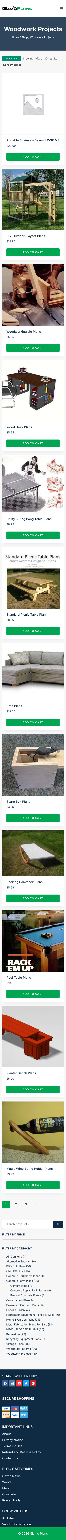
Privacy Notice (12, 1440)
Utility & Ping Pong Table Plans (29, 519)
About (6, 1434)
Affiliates (8, 1518)
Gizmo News (11, 1476)
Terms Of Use (12, 1446)
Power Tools (11, 1500)
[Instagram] (12, 1383)
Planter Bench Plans (21, 1073)
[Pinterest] (33, 1383)
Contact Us (10, 1458)
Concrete (9, 1494)
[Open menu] (61, 8)
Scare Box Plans (18, 801)
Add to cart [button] (33, 156)
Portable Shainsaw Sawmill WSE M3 (32, 140)
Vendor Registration (16, 1524)
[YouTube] (19, 1383)
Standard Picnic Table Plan (26, 614)
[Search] (58, 1224)
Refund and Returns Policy (21, 1452)
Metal (6, 1488)
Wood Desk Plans (19, 427)
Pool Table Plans (18, 977)
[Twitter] (26, 1383)
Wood (6, 1482)
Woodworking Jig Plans (23, 331)
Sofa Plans (14, 706)
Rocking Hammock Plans (24, 882)
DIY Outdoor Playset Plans (25, 236)
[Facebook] (5, 1383)
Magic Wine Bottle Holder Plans (29, 1168)
